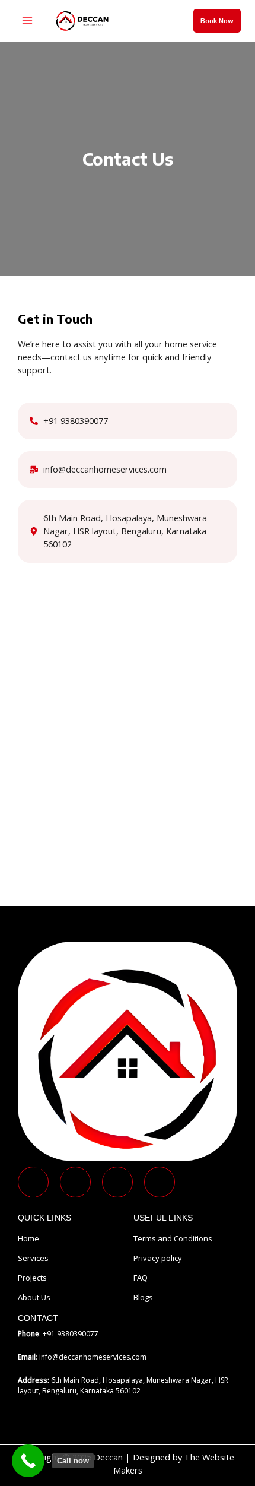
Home (28, 1238)
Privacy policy (157, 1258)
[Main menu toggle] (27, 21)
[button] (217, 21)
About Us (34, 1297)
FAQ (140, 1277)
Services (33, 1258)
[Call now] (28, 1460)
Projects (32, 1277)
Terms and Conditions (172, 1238)
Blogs (143, 1297)
